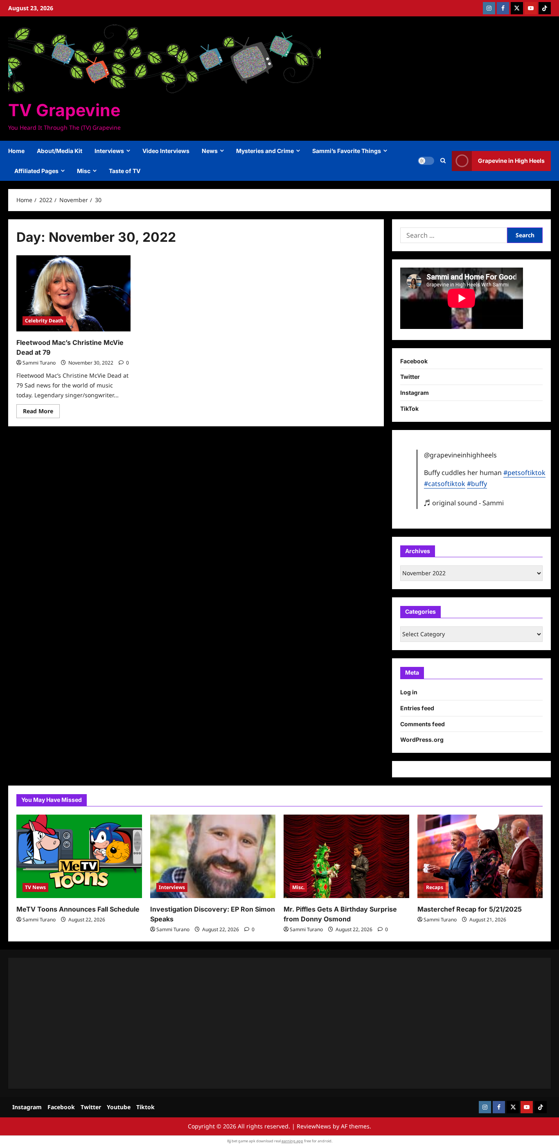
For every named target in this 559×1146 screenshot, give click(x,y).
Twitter (410, 376)
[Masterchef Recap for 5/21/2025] (480, 856)
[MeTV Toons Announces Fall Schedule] (79, 856)
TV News (35, 887)
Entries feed (417, 708)
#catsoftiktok (444, 483)
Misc (83, 170)
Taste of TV (124, 170)
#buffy (477, 483)
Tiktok (145, 1107)
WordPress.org (422, 739)
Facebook (414, 361)
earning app (292, 1141)
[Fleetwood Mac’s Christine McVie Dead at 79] (73, 293)
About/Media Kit (59, 150)
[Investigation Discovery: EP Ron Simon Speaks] (213, 856)
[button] (443, 161)
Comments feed (422, 723)
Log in (408, 692)
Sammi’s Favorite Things (346, 150)
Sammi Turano (39, 362)
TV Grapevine (64, 110)
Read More (41, 412)
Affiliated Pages (36, 170)
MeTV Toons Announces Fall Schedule (78, 909)
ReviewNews (314, 1126)
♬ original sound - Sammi (464, 502)
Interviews (109, 150)
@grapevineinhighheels (460, 454)
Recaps (434, 887)
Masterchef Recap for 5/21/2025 (469, 909)
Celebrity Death (44, 320)
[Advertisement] (261, 1023)
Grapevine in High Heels (511, 160)
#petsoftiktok (524, 472)
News (210, 150)
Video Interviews (165, 150)
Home (16, 150)
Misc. (298, 887)
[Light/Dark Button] (426, 161)
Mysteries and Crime (265, 150)
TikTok (409, 408)
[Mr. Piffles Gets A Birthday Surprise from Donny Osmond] (346, 856)
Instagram (414, 392)
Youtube (119, 1107)
